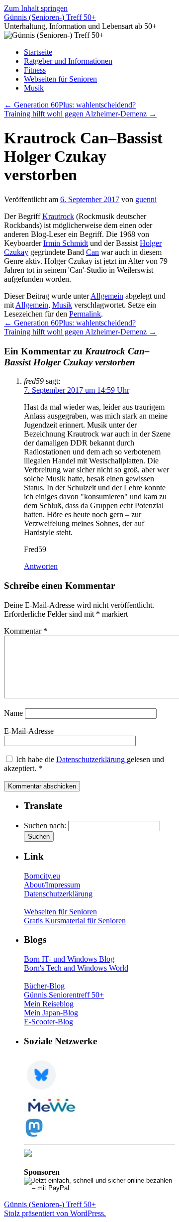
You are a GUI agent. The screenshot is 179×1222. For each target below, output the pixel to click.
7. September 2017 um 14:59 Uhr (76, 390)
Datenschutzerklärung (91, 759)
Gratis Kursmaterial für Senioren (75, 920)
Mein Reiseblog (49, 1004)
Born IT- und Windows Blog (69, 959)
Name (13, 713)
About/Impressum (52, 885)
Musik (34, 88)
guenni (146, 199)
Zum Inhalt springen (36, 8)
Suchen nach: (45, 825)
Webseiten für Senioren (60, 79)
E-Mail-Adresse (29, 731)
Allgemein (106, 296)
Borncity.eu (42, 876)
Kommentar (25, 631)
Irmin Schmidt (65, 243)
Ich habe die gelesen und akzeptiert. (84, 764)
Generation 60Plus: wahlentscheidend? (70, 105)
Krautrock (58, 216)
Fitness (35, 70)
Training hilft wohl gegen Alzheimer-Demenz (80, 114)
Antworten (41, 566)
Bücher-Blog (44, 986)
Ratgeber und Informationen (68, 61)
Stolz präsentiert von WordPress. (55, 1213)
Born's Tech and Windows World (76, 968)
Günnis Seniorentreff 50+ (64, 995)
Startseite (38, 52)
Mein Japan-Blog (51, 1012)
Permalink (85, 314)
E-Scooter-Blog (48, 1021)
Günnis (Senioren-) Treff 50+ (50, 17)
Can (92, 252)
